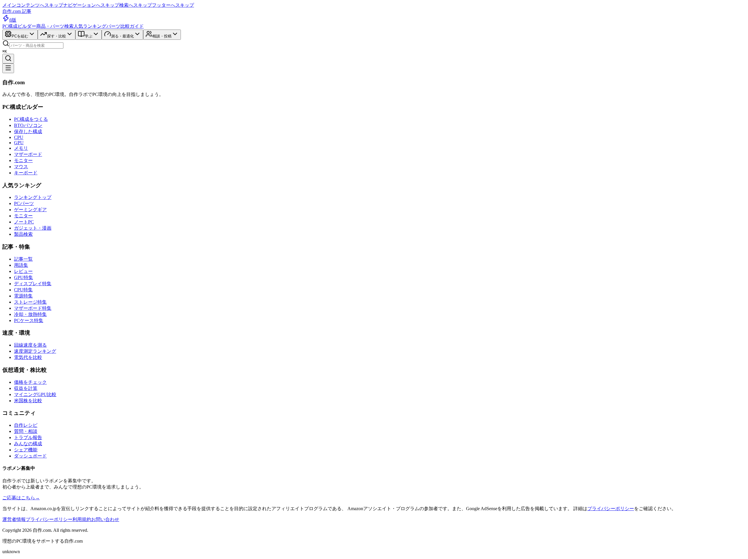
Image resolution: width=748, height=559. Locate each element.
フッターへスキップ (173, 5)
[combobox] (36, 45)
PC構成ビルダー (19, 26)
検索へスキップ (135, 5)
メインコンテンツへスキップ (32, 5)
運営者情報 (14, 519)
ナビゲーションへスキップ (91, 5)
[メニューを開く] (8, 68)
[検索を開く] (8, 58)
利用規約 (81, 519)
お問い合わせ (105, 519)
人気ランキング (90, 26)
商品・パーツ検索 (55, 26)
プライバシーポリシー (610, 508)
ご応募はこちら (21, 497)
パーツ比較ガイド (125, 26)
